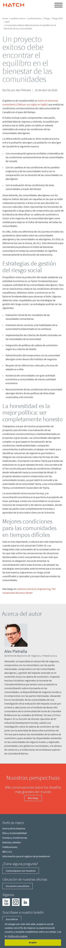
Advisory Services (26, 588)
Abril (7, 21)
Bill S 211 (7, 851)
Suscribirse (12, 919)
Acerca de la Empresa (13, 828)
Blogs (47, 18)
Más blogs (33, 798)
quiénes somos (18, 18)
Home (5, 18)
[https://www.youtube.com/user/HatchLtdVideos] (6, 901)
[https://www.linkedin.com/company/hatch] (25, 901)
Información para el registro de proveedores (26, 856)
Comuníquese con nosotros (21, 870)
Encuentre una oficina (17, 886)
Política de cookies (18, 936)
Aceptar (33, 942)
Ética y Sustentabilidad (14, 833)
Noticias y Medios (11, 842)
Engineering (43, 588)
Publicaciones (34, 18)
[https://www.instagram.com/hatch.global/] (16, 901)
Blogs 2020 (57, 18)
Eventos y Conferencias (14, 837)
